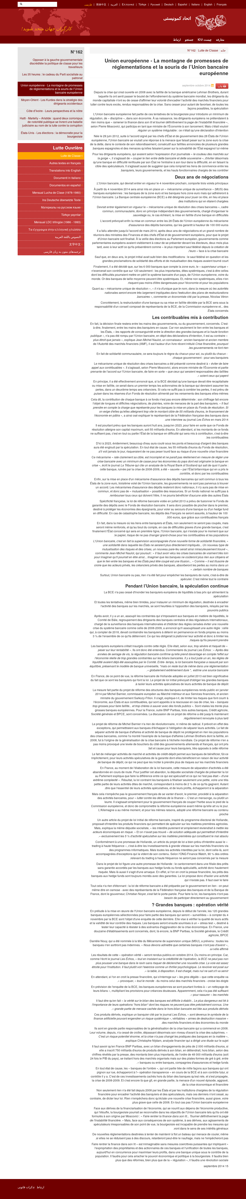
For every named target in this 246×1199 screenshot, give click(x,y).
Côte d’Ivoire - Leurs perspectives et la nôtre (54, 111)
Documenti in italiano (67, 178)
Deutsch (169, 4)
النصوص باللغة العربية (68, 237)
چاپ (220, 86)
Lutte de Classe (71, 156)
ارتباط (177, 39)
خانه (223, 50)
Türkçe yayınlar (71, 215)
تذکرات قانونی (26, 1187)
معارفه (220, 39)
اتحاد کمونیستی (177, 18)
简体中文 (101, 4)
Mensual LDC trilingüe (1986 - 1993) (57, 222)
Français (222, 4)
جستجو (189, 39)
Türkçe (142, 4)
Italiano (195, 4)
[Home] (211, 22)
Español (182, 4)
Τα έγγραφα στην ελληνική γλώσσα (54, 229)
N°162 (191, 50)
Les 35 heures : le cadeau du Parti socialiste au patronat (52, 76)
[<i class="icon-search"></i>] (21, 4)
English (208, 4)
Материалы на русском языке (61, 207)
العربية (114, 4)
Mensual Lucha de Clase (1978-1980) (56, 192)
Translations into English (65, 170)
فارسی (88, 4)
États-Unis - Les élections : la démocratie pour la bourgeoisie (51, 134)
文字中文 (75, 244)
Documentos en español (65, 185)
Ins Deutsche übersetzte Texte (61, 200)
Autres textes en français (65, 163)
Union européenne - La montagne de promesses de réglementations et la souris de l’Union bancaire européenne (51, 89)
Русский (155, 4)
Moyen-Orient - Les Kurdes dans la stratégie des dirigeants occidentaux (51, 101)
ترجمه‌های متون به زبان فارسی (62, 251)
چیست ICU (205, 39)
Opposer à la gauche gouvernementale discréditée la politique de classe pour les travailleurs (56, 63)
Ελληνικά (128, 4)
